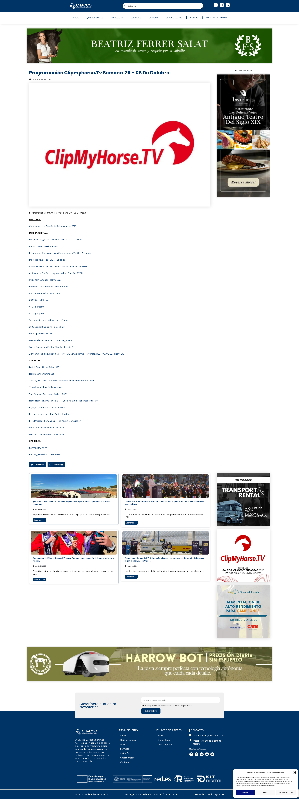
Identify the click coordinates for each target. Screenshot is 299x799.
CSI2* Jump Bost (37, 313)
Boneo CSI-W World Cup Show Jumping (48, 286)
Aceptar (245, 792)
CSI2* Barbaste (36, 306)
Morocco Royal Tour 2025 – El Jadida (47, 259)
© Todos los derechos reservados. (92, 794)
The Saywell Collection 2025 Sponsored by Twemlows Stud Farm (61, 380)
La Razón (153, 18)
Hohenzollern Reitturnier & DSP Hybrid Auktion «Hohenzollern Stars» (64, 400)
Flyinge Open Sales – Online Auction (47, 407)
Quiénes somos (95, 18)
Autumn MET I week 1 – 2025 (43, 246)
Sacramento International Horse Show (48, 320)
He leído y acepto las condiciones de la (167, 705)
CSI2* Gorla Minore (38, 300)
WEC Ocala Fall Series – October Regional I (50, 340)
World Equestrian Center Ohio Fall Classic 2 (51, 347)
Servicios (136, 18)
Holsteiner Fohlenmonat (41, 373)
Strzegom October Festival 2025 (45, 279)
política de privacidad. (183, 705)
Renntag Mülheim (38, 447)
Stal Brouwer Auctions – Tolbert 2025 (48, 394)
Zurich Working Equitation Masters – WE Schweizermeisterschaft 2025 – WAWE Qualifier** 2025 (77, 353)
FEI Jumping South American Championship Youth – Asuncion (60, 253)
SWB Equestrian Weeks (40, 333)
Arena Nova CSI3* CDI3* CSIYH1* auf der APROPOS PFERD (58, 266)
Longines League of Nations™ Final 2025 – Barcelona (55, 239)
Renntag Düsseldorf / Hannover (45, 454)
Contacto (195, 18)
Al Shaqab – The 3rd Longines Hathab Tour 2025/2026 (56, 273)
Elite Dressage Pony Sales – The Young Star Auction (55, 420)
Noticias (115, 18)
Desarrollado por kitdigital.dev (208, 794)
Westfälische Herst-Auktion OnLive (46, 434)
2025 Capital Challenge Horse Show (46, 326)
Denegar (265, 792)
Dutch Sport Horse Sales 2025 (44, 367)
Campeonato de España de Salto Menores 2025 (52, 226)
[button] (294, 772)
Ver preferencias (286, 792)
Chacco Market (174, 18)
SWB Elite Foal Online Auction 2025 (46, 427)
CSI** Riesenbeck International (44, 293)
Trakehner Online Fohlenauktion (45, 387)
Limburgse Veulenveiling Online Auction (49, 414)
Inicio (76, 18)
